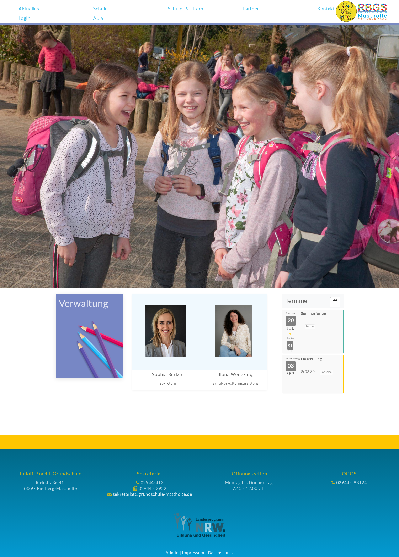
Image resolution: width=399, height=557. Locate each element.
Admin (172, 553)
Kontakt (326, 8)
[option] (199, 156)
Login (24, 18)
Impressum (193, 553)
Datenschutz (221, 553)
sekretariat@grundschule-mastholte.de (152, 494)
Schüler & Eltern (185, 8)
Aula (98, 18)
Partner (251, 8)
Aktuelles (28, 8)
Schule (100, 8)
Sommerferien (313, 314)
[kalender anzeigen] (335, 302)
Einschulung (311, 359)
